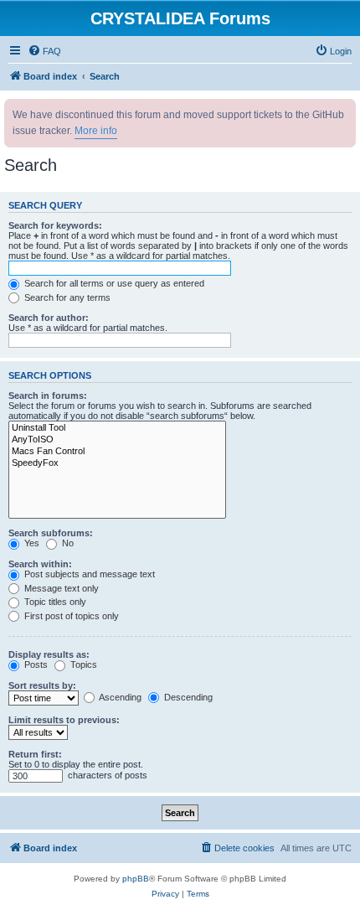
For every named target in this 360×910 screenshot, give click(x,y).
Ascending (119, 697)
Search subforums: (50, 533)
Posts (35, 664)
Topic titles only (54, 602)
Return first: (35, 754)
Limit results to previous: (64, 720)
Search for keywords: (55, 225)
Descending (187, 697)
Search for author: (48, 318)
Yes (30, 543)
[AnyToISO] (117, 440)
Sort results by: (42, 685)
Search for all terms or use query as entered (113, 283)
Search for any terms (66, 297)
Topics (82, 664)
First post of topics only (70, 616)
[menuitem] (44, 51)
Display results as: (49, 654)
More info (96, 131)
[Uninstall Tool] (117, 428)
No (66, 543)
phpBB (135, 878)
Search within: (40, 564)
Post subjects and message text (88, 574)
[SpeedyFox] (117, 463)
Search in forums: (47, 395)
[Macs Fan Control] (117, 452)
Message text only (60, 588)
